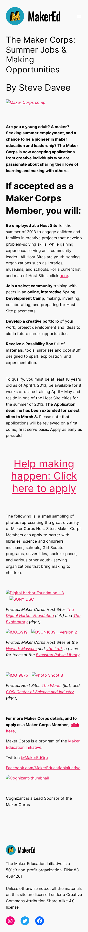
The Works (51, 685)
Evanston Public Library (57, 654)
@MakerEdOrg (34, 757)
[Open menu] (79, 16)
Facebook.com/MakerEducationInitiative (43, 767)
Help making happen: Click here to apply (44, 475)
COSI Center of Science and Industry (40, 691)
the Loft (54, 648)
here (64, 275)
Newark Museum (21, 648)
